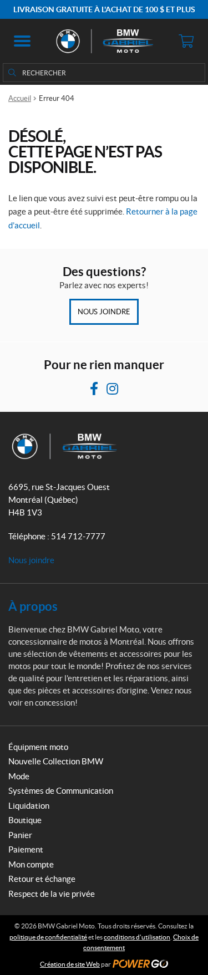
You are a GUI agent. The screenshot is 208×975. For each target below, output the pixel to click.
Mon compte (31, 864)
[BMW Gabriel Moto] (104, 41)
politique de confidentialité (48, 937)
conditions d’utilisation (137, 937)
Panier (20, 835)
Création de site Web (70, 964)
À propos (33, 606)
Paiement (25, 849)
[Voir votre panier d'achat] (186, 41)
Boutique (25, 820)
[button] (22, 41)
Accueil (19, 98)
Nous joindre (104, 312)
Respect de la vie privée (51, 894)
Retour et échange (41, 879)
